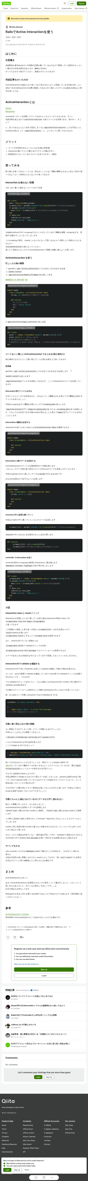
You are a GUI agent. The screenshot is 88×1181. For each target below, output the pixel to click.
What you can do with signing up (26, 964)
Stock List (14, 8)
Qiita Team (69, 1125)
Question (24, 8)
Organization (67, 8)
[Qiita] (6, 3)
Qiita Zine (68, 1129)
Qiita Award (27, 1144)
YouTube (47, 1140)
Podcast (47, 1144)
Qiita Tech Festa (29, 1140)
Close (27, 1170)
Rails (13, 37)
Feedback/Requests (9, 1144)
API (24, 1152)
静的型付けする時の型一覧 (17, 280)
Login (72, 3)
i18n (7, 765)
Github (8, 108)
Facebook (47, 1137)
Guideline (5, 1137)
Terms (4, 1129)
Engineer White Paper (31, 1148)
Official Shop (70, 1133)
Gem (19, 37)
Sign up (17, 1170)
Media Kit (5, 1140)
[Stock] (14, 937)
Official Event (36, 8)
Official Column (51, 8)
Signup (81, 3)
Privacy (4, 1133)
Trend (5, 8)
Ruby (8, 37)
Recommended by (23, 990)
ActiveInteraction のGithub (17, 914)
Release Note (28, 1125)
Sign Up (49, 1077)
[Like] (8, 937)
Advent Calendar (29, 1137)
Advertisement (7, 1152)
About (4, 1125)
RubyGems (10, 111)
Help (3, 1148)
